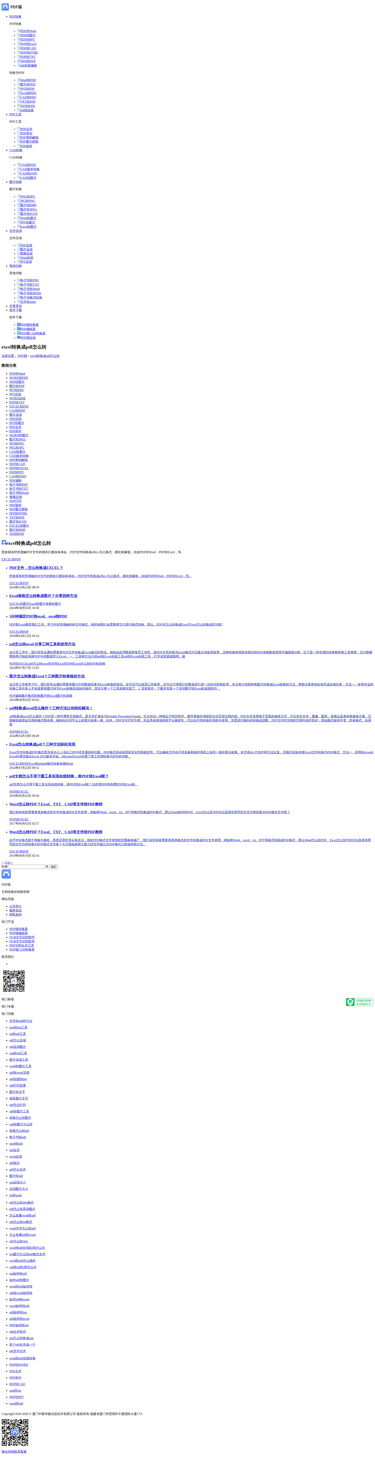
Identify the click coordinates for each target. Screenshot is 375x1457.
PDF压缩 (26, 245)
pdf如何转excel (19, 1318)
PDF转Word (28, 31)
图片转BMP (28, 205)
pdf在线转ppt (18, 1079)
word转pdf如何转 (20, 1286)
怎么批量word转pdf (22, 1215)
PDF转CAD (28, 48)
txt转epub (15, 1195)
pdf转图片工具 (19, 1111)
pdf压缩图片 (17, 1046)
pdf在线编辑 (28, 65)
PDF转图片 (28, 35)
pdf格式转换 (51, 763)
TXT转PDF (28, 101)
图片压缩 (26, 249)
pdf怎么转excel (39, 663)
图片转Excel (48, 695)
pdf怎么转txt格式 (20, 1222)
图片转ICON (29, 213)
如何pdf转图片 (19, 1280)
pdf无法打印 (17, 1105)
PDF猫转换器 (29, 324)
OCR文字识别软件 (22, 937)
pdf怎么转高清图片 (22, 1209)
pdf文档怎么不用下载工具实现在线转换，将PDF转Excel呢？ (59, 776)
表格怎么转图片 (20, 1117)
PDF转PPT (27, 39)
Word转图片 (28, 218)
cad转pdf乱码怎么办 (23, 1267)
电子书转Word (30, 289)
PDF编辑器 (28, 329)
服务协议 (15, 910)
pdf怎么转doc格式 (21, 1202)
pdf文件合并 (17, 1351)
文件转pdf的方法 (20, 1021)
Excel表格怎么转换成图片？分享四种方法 (43, 596)
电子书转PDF (29, 280)
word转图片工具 (20, 1066)
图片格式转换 (30, 695)
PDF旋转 (26, 146)
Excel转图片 (28, 226)
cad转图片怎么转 (20, 1124)
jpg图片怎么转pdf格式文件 (27, 1254)
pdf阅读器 (27, 110)
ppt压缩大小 (17, 1182)
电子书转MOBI (30, 293)
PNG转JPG (27, 196)
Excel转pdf (36, 763)
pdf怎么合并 (17, 1169)
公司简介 (15, 906)
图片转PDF (28, 84)
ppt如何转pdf (18, 1273)
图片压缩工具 (18, 1059)
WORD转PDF (18, 377)
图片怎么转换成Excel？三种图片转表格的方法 (47, 676)
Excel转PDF (28, 93)
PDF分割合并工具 (21, 945)
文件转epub (28, 301)
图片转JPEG (28, 209)
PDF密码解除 (29, 137)
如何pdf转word (19, 1299)
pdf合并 (14, 1150)
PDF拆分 (26, 133)
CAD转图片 (28, 177)
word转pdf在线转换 (22, 1358)
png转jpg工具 (18, 1027)
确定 (53, 866)
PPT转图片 (27, 222)
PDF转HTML (29, 52)
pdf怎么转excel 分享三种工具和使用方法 (42, 644)
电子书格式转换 (31, 297)
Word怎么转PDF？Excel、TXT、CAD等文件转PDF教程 (56, 804)
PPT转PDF (27, 88)
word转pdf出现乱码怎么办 (27, 1247)
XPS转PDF (27, 106)
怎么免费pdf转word (22, 1234)
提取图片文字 (18, 1098)
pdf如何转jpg (18, 1312)
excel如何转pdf (19, 1306)
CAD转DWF (28, 173)
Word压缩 (26, 257)
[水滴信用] (359, 1005)
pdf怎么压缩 (17, 1040)
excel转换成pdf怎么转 (45, 355)
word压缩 (15, 1156)
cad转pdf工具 (18, 1053)
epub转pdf (16, 1143)
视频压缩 (26, 253)
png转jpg (15, 1390)
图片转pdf (16, 1176)
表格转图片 (53, 603)
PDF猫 (22, 355)
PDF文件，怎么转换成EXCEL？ (36, 568)
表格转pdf (66, 763)
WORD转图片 (19, 435)
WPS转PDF (28, 61)
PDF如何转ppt (19, 1325)
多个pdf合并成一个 (22, 1344)
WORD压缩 (17, 398)
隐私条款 (15, 914)
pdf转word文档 (19, 1072)
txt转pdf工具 (17, 1034)
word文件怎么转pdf (22, 1228)
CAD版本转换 (30, 169)
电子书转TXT (29, 284)
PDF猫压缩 (28, 337)
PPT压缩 (26, 261)
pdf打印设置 (17, 1085)
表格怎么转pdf (19, 1130)
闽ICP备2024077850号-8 (159, 1414)
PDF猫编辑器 (18, 933)
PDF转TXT (28, 57)
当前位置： (9, 355)
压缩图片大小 (18, 1188)
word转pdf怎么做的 (22, 1260)
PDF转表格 (97, 663)
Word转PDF (28, 80)
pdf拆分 (14, 1163)
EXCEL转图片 (19, 525)
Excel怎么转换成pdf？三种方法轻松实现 (42, 744)
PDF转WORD (18, 1364)
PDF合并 (26, 129)
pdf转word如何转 (20, 1293)
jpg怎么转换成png (21, 1338)
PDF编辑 (15, 480)
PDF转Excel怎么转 (77, 663)
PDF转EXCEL (19, 468)
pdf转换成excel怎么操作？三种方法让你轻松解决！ (51, 708)
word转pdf (16, 1403)
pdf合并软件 (17, 1331)
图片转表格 (64, 695)
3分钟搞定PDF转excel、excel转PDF (38, 616)
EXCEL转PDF (19, 406)
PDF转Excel (28, 44)
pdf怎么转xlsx (18, 1241)
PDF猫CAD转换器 (33, 333)
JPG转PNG (27, 201)
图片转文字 (17, 1092)
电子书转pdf (17, 1137)
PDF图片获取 (29, 141)
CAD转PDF (28, 97)
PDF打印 (15, 501)
